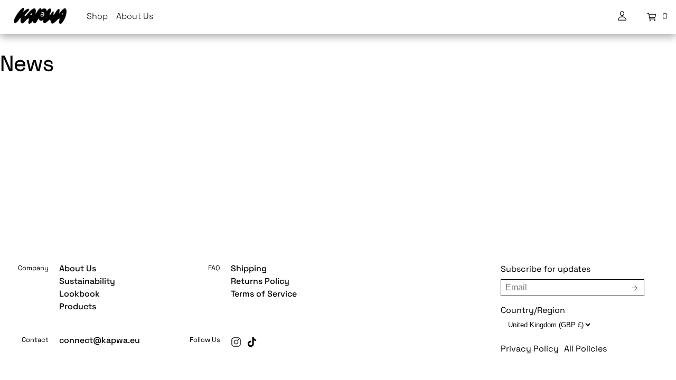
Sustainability (87, 282)
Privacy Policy (530, 349)
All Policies (585, 349)
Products (77, 307)
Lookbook (79, 294)
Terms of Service (264, 294)
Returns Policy (260, 282)
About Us (134, 17)
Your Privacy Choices (357, 252)
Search (290, 252)
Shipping (249, 269)
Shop (97, 17)
